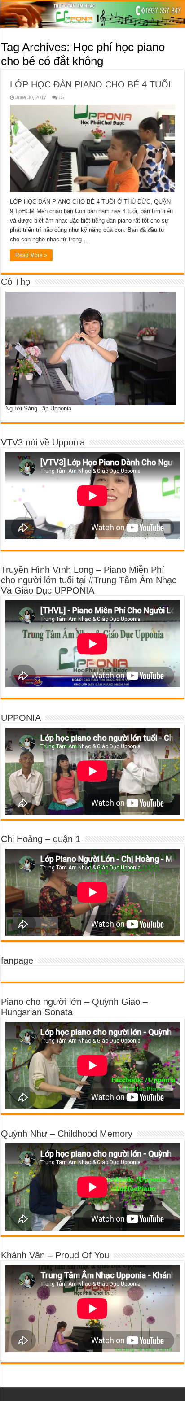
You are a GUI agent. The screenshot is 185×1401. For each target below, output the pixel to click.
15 (61, 97)
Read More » (31, 255)
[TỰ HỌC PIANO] (92, 14)
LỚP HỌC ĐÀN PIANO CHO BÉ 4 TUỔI (90, 84)
